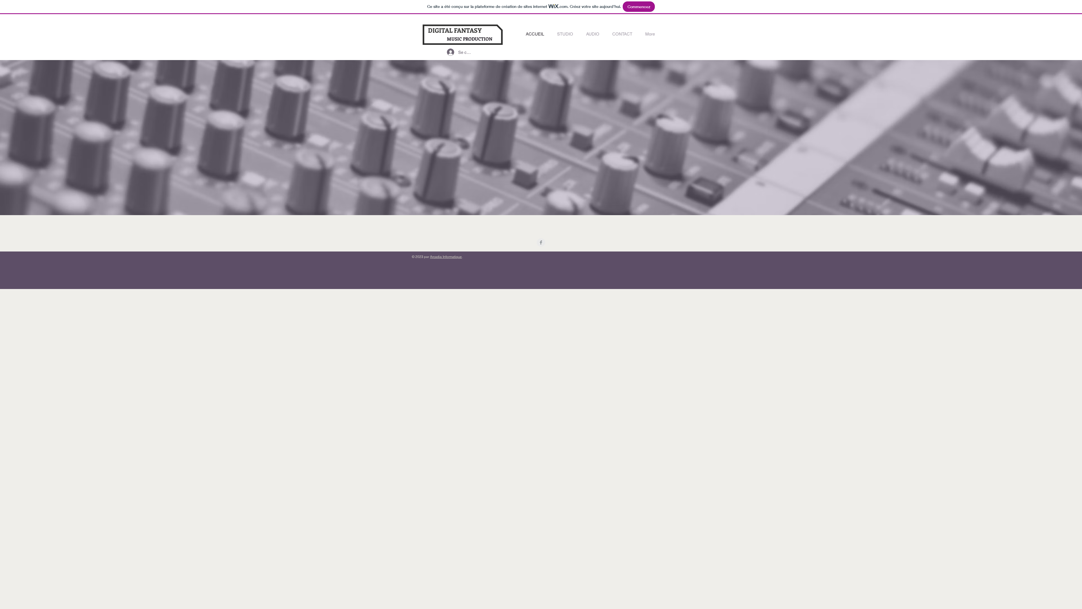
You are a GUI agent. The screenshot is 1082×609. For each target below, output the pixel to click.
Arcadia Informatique (446, 257)
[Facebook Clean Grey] (541, 242)
